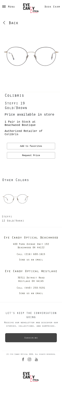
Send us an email (31, 259)
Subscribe (31, 337)
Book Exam (52, 6)
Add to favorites (31, 146)
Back (12, 22)
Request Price (31, 155)
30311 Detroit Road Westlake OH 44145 (31, 279)
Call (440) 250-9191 (31, 287)
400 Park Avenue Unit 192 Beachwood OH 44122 (31, 245)
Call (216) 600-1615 (31, 254)
